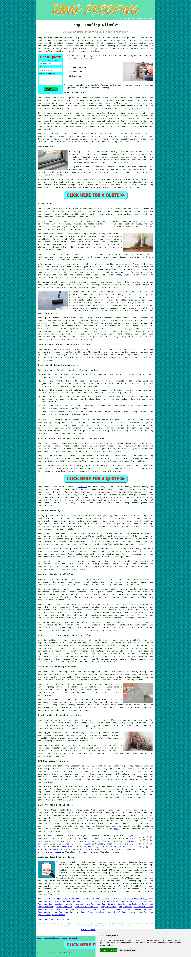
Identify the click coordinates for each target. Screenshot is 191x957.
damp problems (130, 85)
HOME (119, 19)
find (46, 810)
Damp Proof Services (86, 907)
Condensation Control (60, 904)
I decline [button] (113, 950)
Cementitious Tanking (129, 904)
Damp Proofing (67, 901)
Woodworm (42, 579)
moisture (112, 412)
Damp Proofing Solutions (109, 899)
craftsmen (115, 852)
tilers (77, 841)
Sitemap (39, 938)
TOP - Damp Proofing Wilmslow (53, 919)
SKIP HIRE (67, 847)
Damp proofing (45, 487)
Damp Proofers (108, 907)
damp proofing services (50, 894)
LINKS (125, 19)
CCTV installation (123, 847)
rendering (93, 847)
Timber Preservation (135, 909)
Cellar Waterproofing (56, 899)
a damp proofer (129, 839)
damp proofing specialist (99, 700)
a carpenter (86, 849)
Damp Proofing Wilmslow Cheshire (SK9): (59, 38)
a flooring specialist (49, 852)
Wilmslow (82, 487)
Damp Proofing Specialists (91, 901)
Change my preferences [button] (127, 950)
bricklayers (113, 844)
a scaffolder (102, 841)
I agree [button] (104, 950)
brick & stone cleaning (77, 844)
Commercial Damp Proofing (86, 904)
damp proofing (45, 51)
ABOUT (132, 19)
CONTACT (139, 19)
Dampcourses (113, 901)
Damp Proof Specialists (81, 899)
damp (64, 423)
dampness (148, 56)
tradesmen (95, 839)
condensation (89, 154)
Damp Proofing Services (134, 901)
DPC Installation (59, 909)
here (116, 829)
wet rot (42, 118)
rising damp (86, 214)
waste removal (115, 849)
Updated (64, 938)
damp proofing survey (62, 179)
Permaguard (120, 272)
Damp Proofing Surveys (65, 912)
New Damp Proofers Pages (52, 938)
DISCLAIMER (148, 19)
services (58, 503)
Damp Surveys (108, 904)
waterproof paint (134, 321)
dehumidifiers (76, 390)
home (100, 836)
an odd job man (57, 849)
